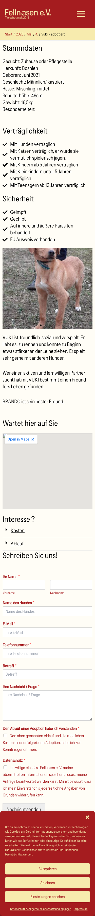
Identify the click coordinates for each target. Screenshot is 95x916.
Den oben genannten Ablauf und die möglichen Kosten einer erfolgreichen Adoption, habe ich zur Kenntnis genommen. (43, 742)
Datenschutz (14, 760)
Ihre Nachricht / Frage (21, 686)
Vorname (9, 593)
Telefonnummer (17, 644)
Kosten (18, 530)
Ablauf (17, 544)
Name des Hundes (18, 602)
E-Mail (9, 623)
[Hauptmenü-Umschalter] (81, 14)
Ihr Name (11, 576)
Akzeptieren (48, 868)
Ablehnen (47, 882)
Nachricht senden (24, 809)
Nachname (57, 593)
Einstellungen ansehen (47, 896)
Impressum (81, 909)
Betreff (9, 665)
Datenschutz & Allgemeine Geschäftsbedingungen (40, 909)
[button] (87, 817)
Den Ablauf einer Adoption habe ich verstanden (41, 728)
